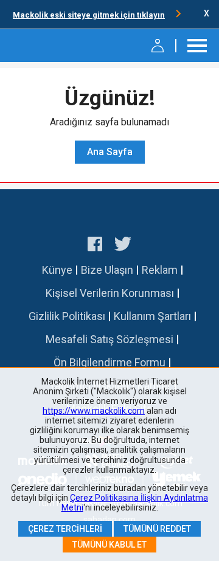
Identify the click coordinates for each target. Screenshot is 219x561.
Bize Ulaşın (107, 269)
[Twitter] (123, 246)
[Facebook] (95, 246)
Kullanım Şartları (152, 316)
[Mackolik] (41, 45)
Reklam (160, 269)
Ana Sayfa (110, 152)
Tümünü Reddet (157, 529)
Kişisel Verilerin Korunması (110, 293)
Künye (57, 269)
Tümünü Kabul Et (109, 544)
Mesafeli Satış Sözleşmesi (109, 339)
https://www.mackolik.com (94, 411)
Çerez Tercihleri (65, 529)
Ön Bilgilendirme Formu (109, 362)
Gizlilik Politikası (67, 316)
